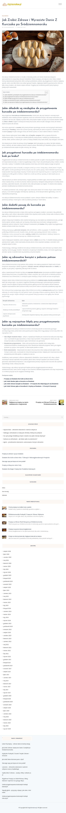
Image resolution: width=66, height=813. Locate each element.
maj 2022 (6, 644)
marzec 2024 (7, 614)
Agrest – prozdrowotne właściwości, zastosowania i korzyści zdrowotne (23, 442)
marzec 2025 (7, 602)
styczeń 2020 (7, 729)
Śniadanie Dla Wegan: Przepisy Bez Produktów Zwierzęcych (18, 469)
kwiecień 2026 (7, 563)
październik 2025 (8, 581)
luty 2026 (5, 569)
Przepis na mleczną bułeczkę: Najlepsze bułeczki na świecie (25, 536)
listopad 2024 (7, 608)
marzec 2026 (7, 566)
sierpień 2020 (7, 708)
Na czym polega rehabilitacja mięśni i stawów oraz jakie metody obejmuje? (24, 436)
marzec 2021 (7, 686)
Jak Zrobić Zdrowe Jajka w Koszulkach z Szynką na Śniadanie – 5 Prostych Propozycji (30, 386)
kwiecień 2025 (7, 599)
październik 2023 (8, 626)
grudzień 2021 (7, 659)
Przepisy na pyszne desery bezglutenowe (20, 529)
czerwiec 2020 (7, 714)
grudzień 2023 (7, 623)
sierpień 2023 (7, 632)
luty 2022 (5, 653)
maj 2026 (6, 560)
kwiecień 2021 (7, 683)
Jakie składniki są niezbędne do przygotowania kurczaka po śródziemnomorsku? (25, 95)
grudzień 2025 (7, 575)
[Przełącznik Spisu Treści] (45, 92)
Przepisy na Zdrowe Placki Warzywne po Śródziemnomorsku (25, 522)
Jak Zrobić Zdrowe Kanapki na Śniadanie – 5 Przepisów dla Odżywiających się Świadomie (31, 384)
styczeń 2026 (7, 572)
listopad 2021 (7, 662)
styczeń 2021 (7, 692)
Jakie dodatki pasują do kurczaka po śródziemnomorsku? (19, 98)
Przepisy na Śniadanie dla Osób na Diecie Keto (18, 379)
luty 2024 (5, 617)
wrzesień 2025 (7, 584)
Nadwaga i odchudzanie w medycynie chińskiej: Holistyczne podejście (22, 433)
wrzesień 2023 (7, 629)
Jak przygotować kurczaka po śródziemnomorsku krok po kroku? (21, 96)
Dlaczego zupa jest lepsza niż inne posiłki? (14, 461)
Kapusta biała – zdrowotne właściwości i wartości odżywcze (20, 429)
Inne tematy (5, 491)
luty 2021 (5, 689)
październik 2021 (8, 665)
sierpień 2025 (7, 587)
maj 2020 (6, 717)
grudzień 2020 (7, 695)
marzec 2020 (7, 723)
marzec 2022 (7, 650)
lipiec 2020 (6, 711)
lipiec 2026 (6, 554)
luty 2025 (5, 605)
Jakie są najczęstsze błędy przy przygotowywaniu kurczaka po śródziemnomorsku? (26, 102)
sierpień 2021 (7, 671)
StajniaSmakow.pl (32, 807)
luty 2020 (5, 726)
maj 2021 (6, 680)
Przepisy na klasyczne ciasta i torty (11, 465)
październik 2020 (8, 701)
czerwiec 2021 (7, 677)
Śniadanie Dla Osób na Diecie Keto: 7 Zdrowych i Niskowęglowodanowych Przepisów (26, 457)
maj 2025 (6, 596)
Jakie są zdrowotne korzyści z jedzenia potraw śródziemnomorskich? (22, 100)
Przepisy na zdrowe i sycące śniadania (12, 454)
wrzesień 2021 (7, 668)
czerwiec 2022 (7, 641)
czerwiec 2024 (7, 611)
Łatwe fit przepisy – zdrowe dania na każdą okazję (16, 744)
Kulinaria (5, 16)
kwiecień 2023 (7, 638)
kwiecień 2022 (7, 647)
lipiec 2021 (6, 674)
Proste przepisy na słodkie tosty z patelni (20, 507)
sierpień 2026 (7, 551)
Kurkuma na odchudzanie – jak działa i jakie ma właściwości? (20, 439)
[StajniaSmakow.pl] (11, 4)
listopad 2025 (7, 578)
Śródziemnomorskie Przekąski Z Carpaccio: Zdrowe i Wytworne (26, 514)
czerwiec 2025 (7, 593)
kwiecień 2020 (7, 720)
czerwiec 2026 (7, 557)
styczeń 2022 (7, 656)
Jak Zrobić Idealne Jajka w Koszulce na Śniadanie (19, 381)
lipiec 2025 (6, 590)
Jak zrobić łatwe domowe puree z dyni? (13, 759)
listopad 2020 (7, 699)
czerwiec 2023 (7, 635)
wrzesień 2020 (7, 704)
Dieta (3, 488)
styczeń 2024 (7, 620)
